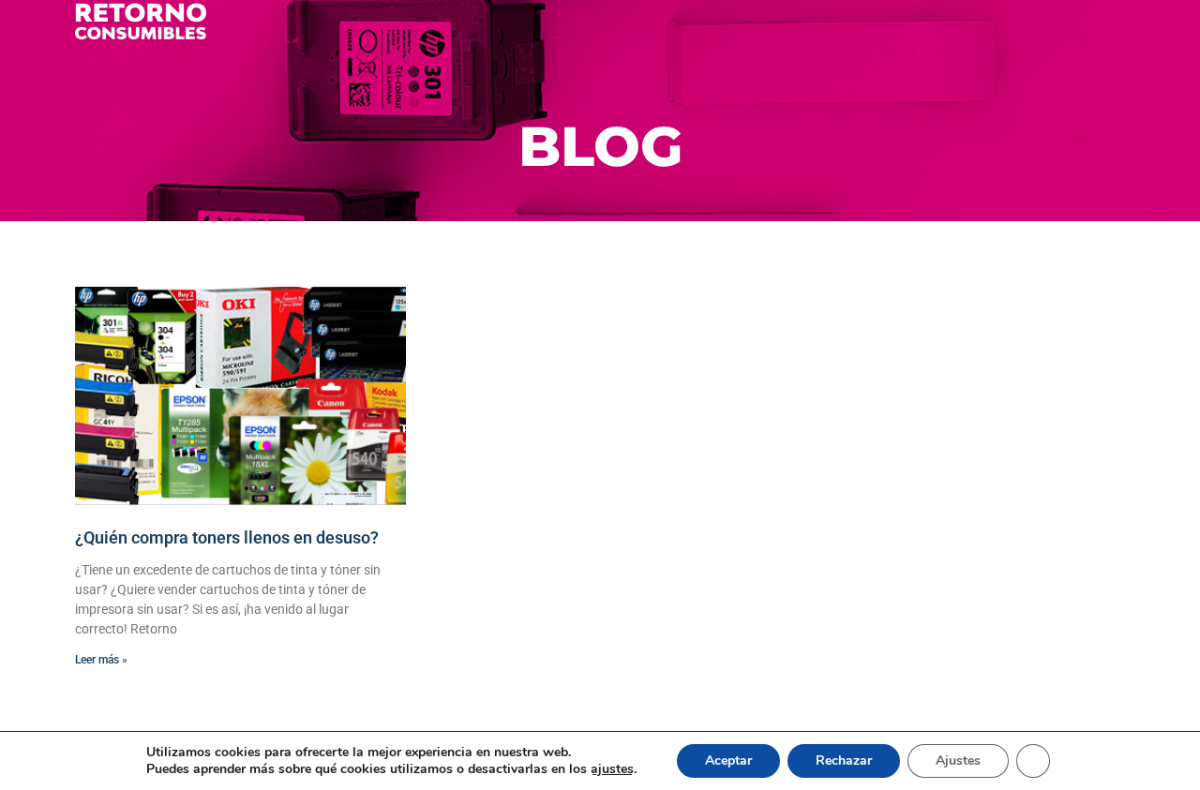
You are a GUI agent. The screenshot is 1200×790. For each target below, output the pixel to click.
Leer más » (101, 659)
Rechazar (844, 760)
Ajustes (958, 760)
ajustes (612, 769)
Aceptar (728, 760)
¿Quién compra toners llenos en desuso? (227, 537)
